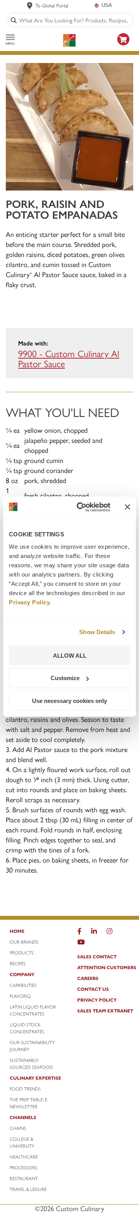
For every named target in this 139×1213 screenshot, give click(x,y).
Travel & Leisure (28, 1189)
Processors (23, 1167)
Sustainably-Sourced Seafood (31, 1063)
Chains (18, 1128)
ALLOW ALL (69, 655)
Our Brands (24, 941)
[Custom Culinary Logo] (69, 40)
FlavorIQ (20, 995)
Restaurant (24, 1178)
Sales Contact (97, 956)
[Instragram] (109, 932)
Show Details (97, 632)
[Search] (13, 20)
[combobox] (75, 19)
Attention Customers (106, 967)
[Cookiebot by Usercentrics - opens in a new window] (81, 507)
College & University (22, 1142)
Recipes (18, 963)
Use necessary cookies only (69, 701)
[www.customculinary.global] (29, 5)
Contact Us (93, 988)
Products (22, 952)
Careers (87, 978)
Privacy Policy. (30, 602)
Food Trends (25, 1088)
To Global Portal (52, 5)
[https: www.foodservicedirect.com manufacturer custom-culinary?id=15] (123, 46)
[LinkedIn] (94, 932)
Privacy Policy (97, 999)
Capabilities (23, 985)
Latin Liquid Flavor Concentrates (33, 1010)
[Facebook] (79, 932)
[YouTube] (81, 943)
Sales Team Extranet (105, 1010)
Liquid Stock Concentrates (27, 1028)
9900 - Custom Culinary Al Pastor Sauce (68, 358)
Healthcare (24, 1156)
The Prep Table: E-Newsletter (29, 1103)
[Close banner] (127, 507)
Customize (65, 678)
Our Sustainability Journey (32, 1046)
